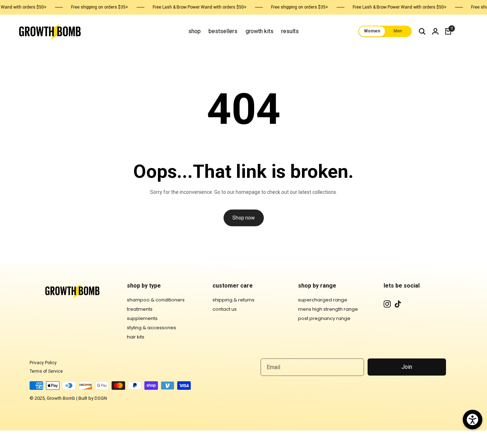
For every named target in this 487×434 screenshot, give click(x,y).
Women (372, 31)
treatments (140, 309)
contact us (224, 309)
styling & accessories (151, 327)
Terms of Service (46, 371)
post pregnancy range (324, 318)
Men (398, 31)
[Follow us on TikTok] (397, 304)
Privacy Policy (43, 362)
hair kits (135, 337)
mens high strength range (328, 309)
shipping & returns (233, 299)
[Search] (422, 31)
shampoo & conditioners (156, 299)
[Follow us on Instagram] (387, 304)
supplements (142, 318)
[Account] (435, 31)
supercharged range (322, 299)
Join (406, 366)
